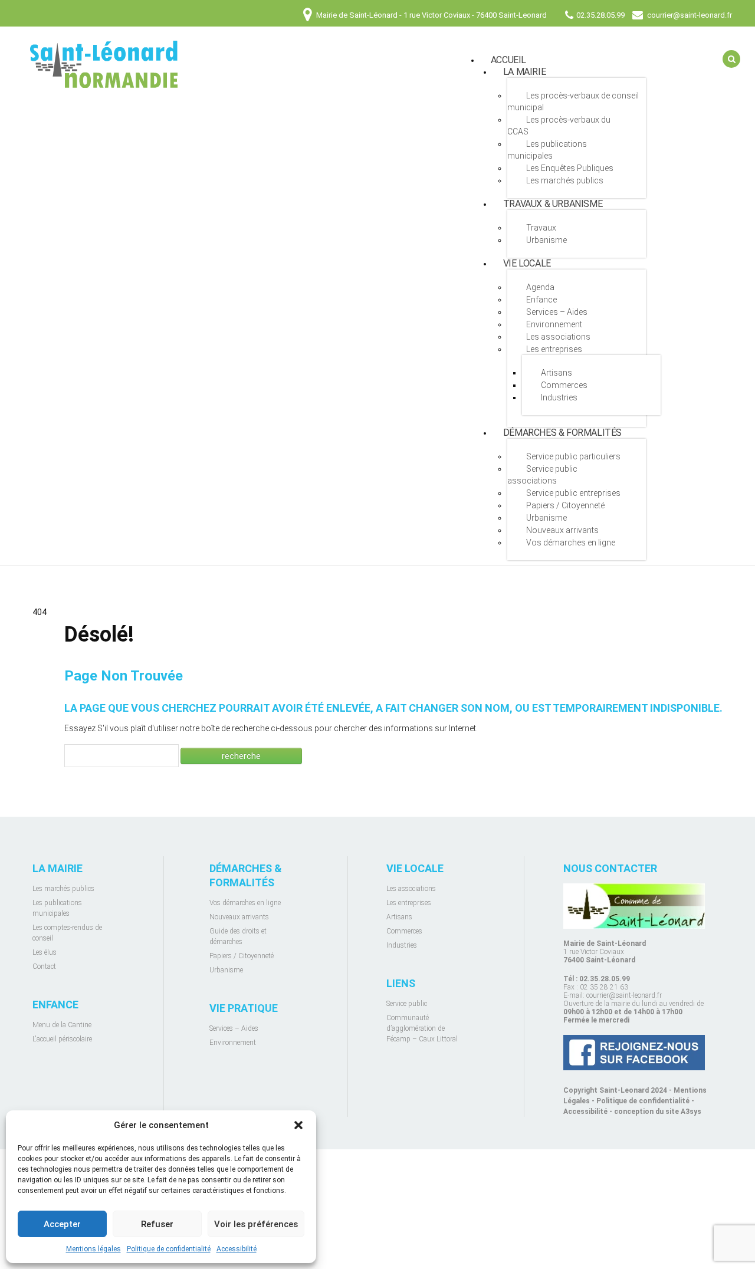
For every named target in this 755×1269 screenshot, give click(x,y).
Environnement (554, 324)
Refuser (157, 1224)
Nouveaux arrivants (562, 530)
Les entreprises (554, 349)
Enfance (541, 299)
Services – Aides (556, 312)
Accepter (62, 1224)
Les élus (44, 952)
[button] (298, 1125)
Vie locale (527, 263)
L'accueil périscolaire (62, 1039)
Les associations (558, 336)
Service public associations (542, 474)
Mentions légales (93, 1249)
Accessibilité (236, 1249)
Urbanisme (546, 240)
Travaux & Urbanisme (552, 203)
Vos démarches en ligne (570, 542)
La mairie (524, 71)
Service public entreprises (573, 493)
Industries (559, 397)
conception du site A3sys (657, 1111)
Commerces (564, 385)
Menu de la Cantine (61, 1025)
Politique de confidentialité (169, 1249)
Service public (406, 1004)
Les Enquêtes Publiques (569, 168)
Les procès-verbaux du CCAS (558, 125)
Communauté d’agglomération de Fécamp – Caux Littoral (422, 1028)
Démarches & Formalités (562, 432)
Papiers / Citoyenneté (565, 505)
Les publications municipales (547, 149)
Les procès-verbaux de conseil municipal (573, 101)
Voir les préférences (256, 1224)
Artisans (556, 372)
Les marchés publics (564, 180)
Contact (44, 966)
